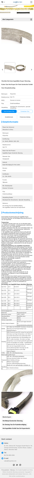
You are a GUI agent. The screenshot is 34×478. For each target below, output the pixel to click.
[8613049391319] (17, 465)
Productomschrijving (25, 117)
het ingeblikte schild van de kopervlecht (16, 428)
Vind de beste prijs (9, 111)
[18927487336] (20, 465)
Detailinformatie (9, 117)
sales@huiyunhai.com (10, 461)
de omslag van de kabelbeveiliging (14, 424)
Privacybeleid (5, 470)
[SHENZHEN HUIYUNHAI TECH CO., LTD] (17, 2)
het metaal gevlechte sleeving (13, 421)
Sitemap (12, 470)
